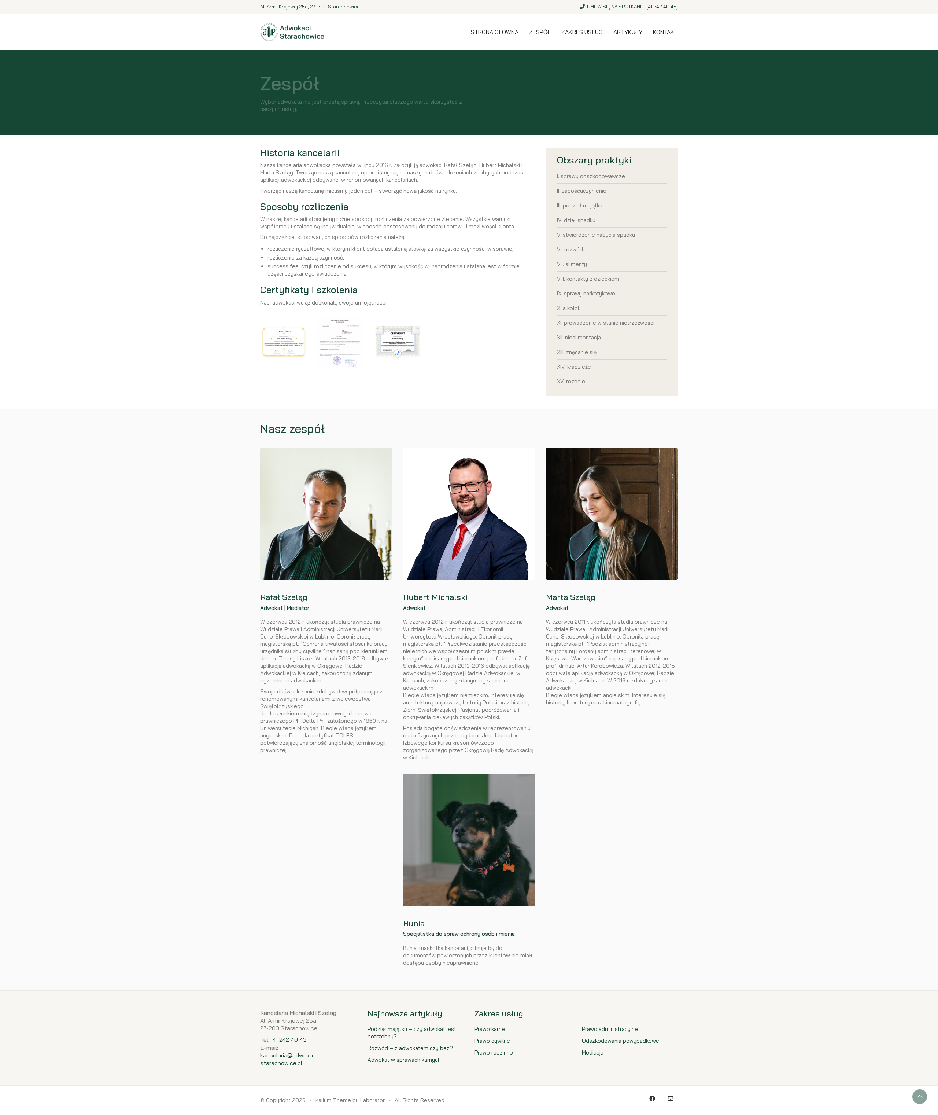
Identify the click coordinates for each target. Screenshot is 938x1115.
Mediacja (592, 1052)
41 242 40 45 (662, 7)
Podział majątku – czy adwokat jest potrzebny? (412, 1033)
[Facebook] (652, 1098)
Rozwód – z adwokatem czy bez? (410, 1048)
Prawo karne (489, 1029)
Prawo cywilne (492, 1040)
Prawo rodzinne (493, 1052)
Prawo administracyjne (610, 1029)
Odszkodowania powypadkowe (620, 1040)
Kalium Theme (333, 1100)
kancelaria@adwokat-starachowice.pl (289, 1059)
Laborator (372, 1100)
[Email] (670, 1098)
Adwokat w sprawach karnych (404, 1059)
